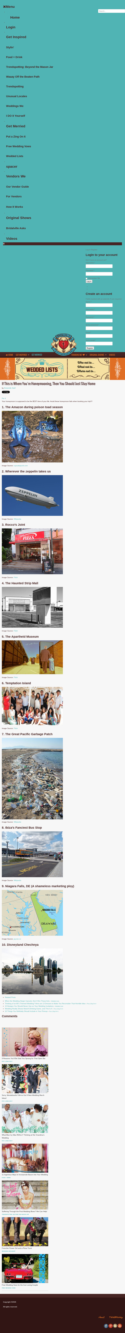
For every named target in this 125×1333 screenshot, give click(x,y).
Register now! (112, 260)
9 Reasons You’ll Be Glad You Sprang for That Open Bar (23, 1058)
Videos (8, 234)
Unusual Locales (11, 91)
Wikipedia (18, 519)
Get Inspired (11, 32)
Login (8, 22)
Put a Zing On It (10, 131)
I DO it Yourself (10, 111)
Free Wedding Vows (12, 141)
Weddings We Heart (8, 1251)
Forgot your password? (98, 287)
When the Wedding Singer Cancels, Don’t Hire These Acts (27, 1001)
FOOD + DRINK (6, 1177)
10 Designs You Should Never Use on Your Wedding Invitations (29, 1006)
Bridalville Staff (10, 388)
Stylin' (8, 42)
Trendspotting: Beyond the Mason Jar (17, 62)
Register (90, 348)
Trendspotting (10, 81)
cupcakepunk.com (21, 466)
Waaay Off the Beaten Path (14, 72)
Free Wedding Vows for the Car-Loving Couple (20, 1285)
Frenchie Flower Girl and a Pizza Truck (17, 1248)
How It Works (10, 202)
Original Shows (97, 354)
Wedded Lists (10, 151)
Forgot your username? (98, 289)
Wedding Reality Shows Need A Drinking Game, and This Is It (28, 1009)
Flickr (16, 577)
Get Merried (10, 121)
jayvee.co (17, 939)
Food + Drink (10, 52)
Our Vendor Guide (11, 182)
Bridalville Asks (10, 223)
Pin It (4, 398)
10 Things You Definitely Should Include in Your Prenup (26, 1011)
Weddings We (10, 101)
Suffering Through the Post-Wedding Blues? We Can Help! (24, 1211)
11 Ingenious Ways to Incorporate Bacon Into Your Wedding (25, 1175)
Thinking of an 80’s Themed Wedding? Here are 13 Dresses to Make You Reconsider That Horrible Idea (45, 1004)
